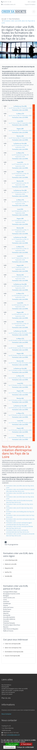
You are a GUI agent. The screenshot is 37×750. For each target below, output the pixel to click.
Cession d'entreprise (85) (12, 656)
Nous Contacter (6, 714)
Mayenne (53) (9, 568)
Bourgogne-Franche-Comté (11, 594)
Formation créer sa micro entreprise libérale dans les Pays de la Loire (19, 527)
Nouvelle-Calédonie (9, 619)
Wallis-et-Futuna (8, 631)
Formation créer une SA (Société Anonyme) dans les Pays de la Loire (19, 501)
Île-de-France (7, 609)
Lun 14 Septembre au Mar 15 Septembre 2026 (20, 193)
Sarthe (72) (8, 572)
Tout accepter (13, 744)
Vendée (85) (8, 576)
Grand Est (6, 601)
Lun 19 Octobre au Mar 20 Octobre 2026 (20, 407)
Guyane (5, 605)
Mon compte (31, 2)
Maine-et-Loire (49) (10, 564)
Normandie (6, 615)
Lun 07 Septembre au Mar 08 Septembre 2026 (20, 146)
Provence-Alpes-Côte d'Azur (11, 625)
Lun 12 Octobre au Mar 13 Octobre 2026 (20, 370)
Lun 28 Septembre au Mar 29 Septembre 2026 (20, 287)
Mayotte (5, 613)
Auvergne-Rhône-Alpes (10, 592)
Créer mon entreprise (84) (12, 644)
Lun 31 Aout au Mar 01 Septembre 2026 (20, 108)
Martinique (6, 611)
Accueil (4, 19)
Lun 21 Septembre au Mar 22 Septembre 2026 (20, 240)
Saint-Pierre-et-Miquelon (10, 629)
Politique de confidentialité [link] (25, 747)
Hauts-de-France (8, 607)
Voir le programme (11, 544)
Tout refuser (26, 744)
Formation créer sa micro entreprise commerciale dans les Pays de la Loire (17, 531)
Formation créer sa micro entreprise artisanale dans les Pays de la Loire (20, 535)
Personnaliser (9, 747)
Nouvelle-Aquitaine (9, 617)
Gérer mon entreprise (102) (13, 648)
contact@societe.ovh (13, 735)
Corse (5, 599)
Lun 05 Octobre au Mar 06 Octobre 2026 (20, 333)
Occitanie (6, 621)
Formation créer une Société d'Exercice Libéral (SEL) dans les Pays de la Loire (20, 490)
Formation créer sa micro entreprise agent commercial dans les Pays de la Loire (19, 523)
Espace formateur (30, 4)
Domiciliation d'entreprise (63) (14, 652)
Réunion (5, 627)
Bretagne (6, 596)
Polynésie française (9, 623)
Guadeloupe (7, 603)
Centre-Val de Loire (9, 598)
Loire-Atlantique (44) (11, 560)
